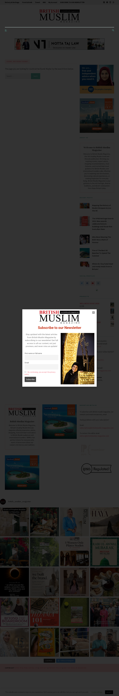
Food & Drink (27, 2)
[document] (59, 348)
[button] (93, 312)
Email (27, 363)
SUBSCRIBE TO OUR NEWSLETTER (72, 2)
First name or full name (33, 353)
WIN (44, 2)
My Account (52, 2)
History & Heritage (12, 2)
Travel (37, 2)
